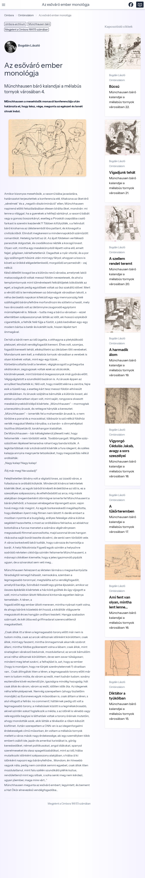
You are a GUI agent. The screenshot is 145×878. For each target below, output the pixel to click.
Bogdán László (117, 75)
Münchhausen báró (39, 24)
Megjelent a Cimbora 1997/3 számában (26, 29)
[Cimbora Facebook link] (130, 4)
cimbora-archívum (15, 24)
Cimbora (9, 15)
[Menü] (3, 4)
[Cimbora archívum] (140, 5)
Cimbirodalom (26, 15)
